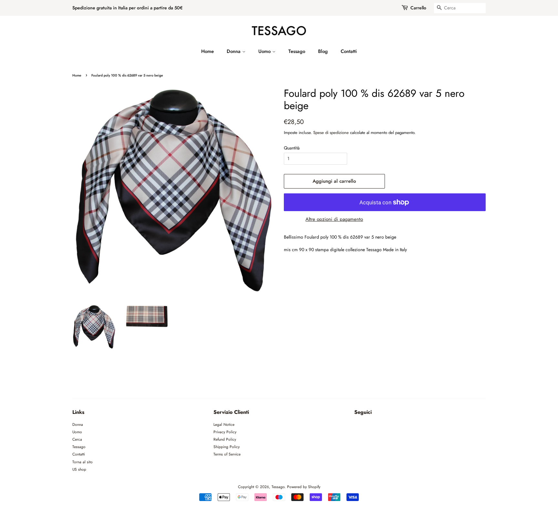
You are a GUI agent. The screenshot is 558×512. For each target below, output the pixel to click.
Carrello (418, 8)
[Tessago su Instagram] (369, 426)
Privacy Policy (224, 432)
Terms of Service (227, 454)
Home (207, 51)
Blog (323, 51)
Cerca (77, 439)
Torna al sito (82, 462)
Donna (234, 51)
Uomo (265, 51)
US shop (79, 469)
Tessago (296, 51)
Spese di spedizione (331, 132)
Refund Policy (224, 439)
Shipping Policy (226, 446)
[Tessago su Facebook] (358, 426)
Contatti (349, 51)
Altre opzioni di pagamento (334, 219)
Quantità (292, 148)
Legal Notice (223, 424)
